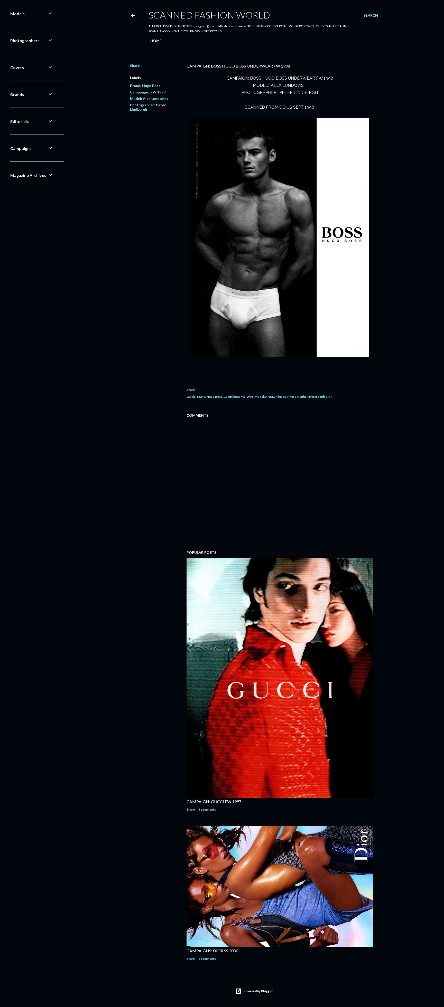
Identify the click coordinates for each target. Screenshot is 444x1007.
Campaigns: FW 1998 (147, 92)
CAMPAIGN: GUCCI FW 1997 (214, 801)
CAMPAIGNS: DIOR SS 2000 (212, 950)
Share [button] (135, 65)
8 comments (207, 959)
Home (156, 41)
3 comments (207, 809)
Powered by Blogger (258, 991)
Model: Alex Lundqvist (149, 98)
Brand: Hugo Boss (145, 85)
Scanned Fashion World (209, 15)
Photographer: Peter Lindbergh (309, 396)
